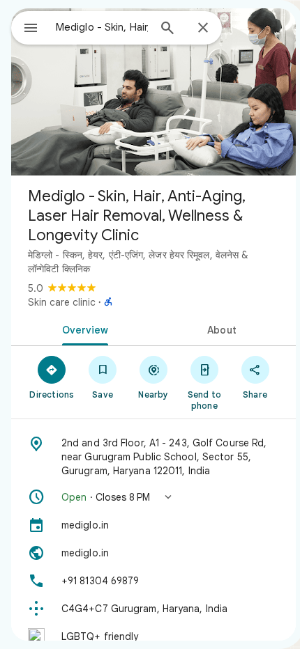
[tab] (82, 328)
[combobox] (102, 27)
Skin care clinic (62, 302)
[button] (153, 497)
